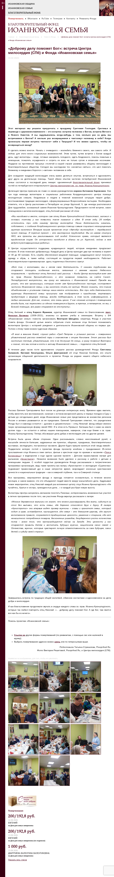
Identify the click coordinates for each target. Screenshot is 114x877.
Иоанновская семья (20, 8)
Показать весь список (17, 860)
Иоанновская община (21, 4)
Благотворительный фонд (24, 12)
